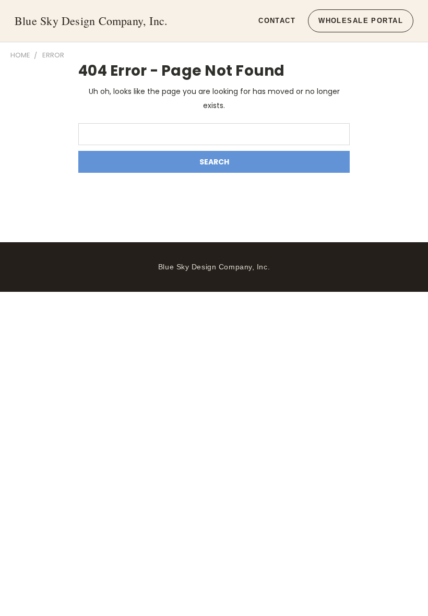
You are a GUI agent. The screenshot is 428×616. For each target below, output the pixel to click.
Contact (276, 21)
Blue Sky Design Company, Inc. (91, 21)
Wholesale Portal (360, 21)
